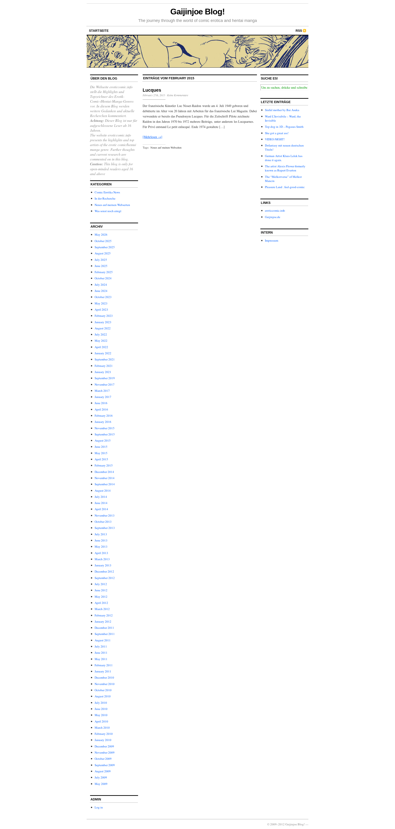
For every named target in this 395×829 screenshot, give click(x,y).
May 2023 (101, 303)
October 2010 (103, 690)
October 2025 (103, 241)
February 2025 (104, 272)
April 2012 (101, 603)
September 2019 (105, 378)
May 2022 (101, 341)
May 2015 (101, 453)
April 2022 (101, 347)
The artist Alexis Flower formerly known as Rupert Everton (285, 168)
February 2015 (104, 465)
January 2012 (103, 621)
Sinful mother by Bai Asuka (282, 110)
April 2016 (101, 409)
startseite (99, 30)
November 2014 (105, 478)
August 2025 (103, 253)
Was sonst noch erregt (108, 211)
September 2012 (105, 578)
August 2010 (103, 696)
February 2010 (104, 734)
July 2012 (101, 584)
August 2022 (103, 328)
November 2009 (105, 752)
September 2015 (105, 434)
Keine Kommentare (177, 95)
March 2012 (102, 609)
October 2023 (103, 297)
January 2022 (103, 353)
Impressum (271, 240)
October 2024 (103, 278)
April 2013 (101, 553)
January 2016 (103, 422)
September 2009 (105, 765)
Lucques (152, 90)
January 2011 (103, 671)
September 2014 (105, 484)
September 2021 (105, 359)
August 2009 (103, 771)
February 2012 (104, 615)
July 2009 (101, 777)
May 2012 (101, 596)
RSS (299, 30)
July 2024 (101, 285)
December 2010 (104, 677)
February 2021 (104, 366)
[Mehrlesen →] (152, 137)
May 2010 (101, 715)
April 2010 (101, 721)
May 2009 (101, 784)
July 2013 (101, 534)
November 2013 (105, 515)
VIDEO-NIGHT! (275, 139)
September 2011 (105, 634)
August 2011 (103, 640)
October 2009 (103, 759)
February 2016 (104, 415)
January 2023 (103, 322)
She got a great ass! (276, 133)
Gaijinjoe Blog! (197, 11)
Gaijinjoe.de (272, 217)
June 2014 (101, 503)
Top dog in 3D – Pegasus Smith (284, 127)
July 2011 (101, 646)
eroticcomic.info (275, 210)
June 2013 (101, 540)
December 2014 (104, 472)
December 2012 (104, 571)
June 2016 (101, 403)
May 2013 (101, 546)
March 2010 (102, 727)
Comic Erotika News (107, 192)
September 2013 (105, 528)
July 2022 (101, 334)
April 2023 (101, 309)
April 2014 (101, 509)
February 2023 (104, 316)
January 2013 (103, 565)
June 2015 (101, 447)
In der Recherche (105, 198)
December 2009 (104, 746)
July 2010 (101, 703)
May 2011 (101, 659)
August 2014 (103, 490)
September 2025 (105, 247)
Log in (99, 807)
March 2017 (102, 391)
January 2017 (103, 397)
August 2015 (103, 440)
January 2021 (103, 372)
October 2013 (103, 522)
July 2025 (101, 260)
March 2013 (102, 559)
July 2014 (101, 497)
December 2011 (104, 628)
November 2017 (105, 384)
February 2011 (104, 665)
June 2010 (101, 709)
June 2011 (101, 652)
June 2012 (101, 590)
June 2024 (101, 291)
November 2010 (105, 684)
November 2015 (105, 428)
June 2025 (101, 266)
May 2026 (101, 234)
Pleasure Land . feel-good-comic (285, 187)
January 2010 (103, 740)
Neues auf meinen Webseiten (112, 205)
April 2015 (101, 459)
